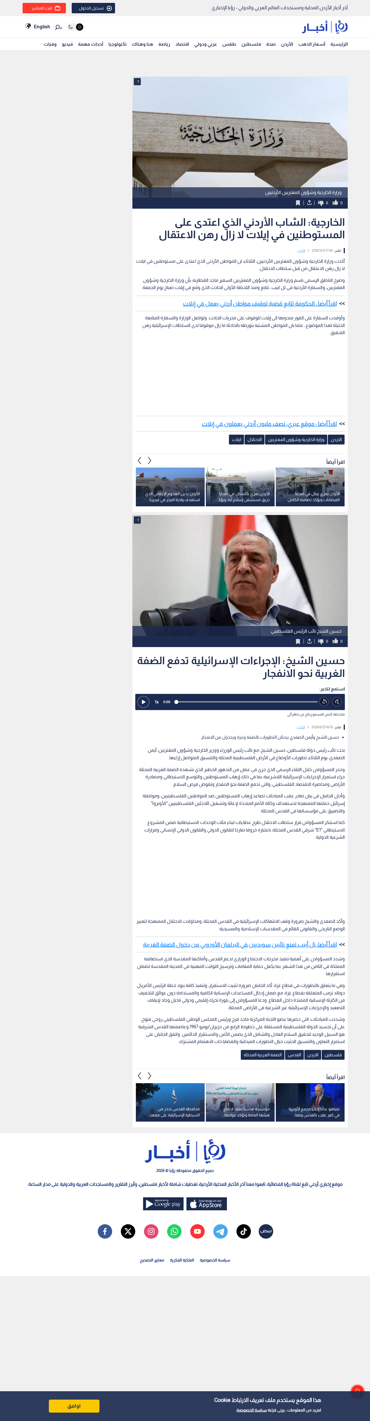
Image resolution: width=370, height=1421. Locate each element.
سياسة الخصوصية (251, 1410)
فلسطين (251, 44)
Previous (150, 460)
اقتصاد (182, 44)
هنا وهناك (142, 44)
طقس (229, 44)
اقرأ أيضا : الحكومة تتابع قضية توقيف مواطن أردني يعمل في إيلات (260, 303)
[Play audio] (143, 701)
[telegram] (220, 1231)
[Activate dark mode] (75, 27)
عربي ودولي (205, 44)
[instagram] (151, 1231)
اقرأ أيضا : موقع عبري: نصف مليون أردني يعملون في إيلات (269, 423)
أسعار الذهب (311, 44)
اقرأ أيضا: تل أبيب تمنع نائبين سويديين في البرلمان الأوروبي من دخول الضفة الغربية (240, 944)
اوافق (74, 1406)
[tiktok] (243, 1231)
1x (157, 701)
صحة (271, 44)
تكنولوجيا (117, 44)
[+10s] (337, 702)
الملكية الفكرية (182, 1260)
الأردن (287, 44)
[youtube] (197, 1231)
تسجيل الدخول (91, 8)
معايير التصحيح (152, 1260)
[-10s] (324, 702)
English (42, 26)
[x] (128, 1231)
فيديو (67, 44)
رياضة (164, 44)
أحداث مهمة (90, 44)
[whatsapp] (174, 1231)
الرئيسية (339, 44)
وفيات (50, 44)
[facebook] (105, 1231)
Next (139, 460)
